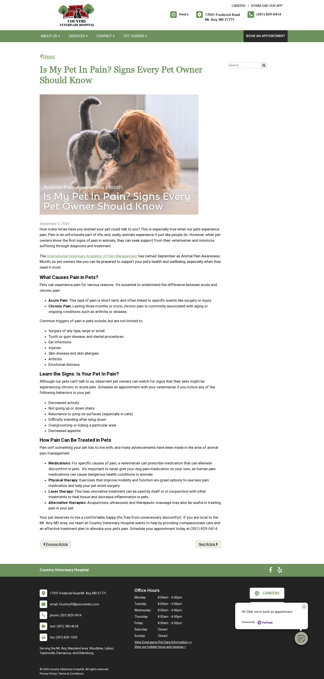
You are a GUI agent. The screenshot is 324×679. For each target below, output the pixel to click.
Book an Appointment (265, 36)
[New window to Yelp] (279, 571)
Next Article (207, 544)
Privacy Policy (48, 673)
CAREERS (239, 6)
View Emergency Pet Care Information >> (163, 642)
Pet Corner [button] (134, 36)
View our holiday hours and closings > (160, 647)
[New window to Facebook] (270, 571)
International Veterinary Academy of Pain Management (92, 256)
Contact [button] (105, 36)
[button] (301, 638)
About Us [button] (49, 36)
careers (271, 593)
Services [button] (77, 36)
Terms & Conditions (71, 673)
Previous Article (56, 544)
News (49, 56)
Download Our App (267, 6)
